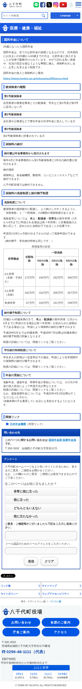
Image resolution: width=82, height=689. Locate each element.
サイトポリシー (9, 593)
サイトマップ (49, 586)
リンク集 (6, 586)
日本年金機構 (18, 424)
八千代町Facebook (42, 4)
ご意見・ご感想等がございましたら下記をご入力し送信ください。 (41, 525)
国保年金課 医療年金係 (62, 439)
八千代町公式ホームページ (12, 5)
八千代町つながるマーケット (71, 4)
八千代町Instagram (55, 4)
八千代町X (49, 4)
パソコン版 (55, 601)
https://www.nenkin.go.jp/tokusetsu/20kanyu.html (35, 78)
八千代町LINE (36, 4)
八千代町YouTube (63, 4)
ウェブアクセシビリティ (55, 593)
